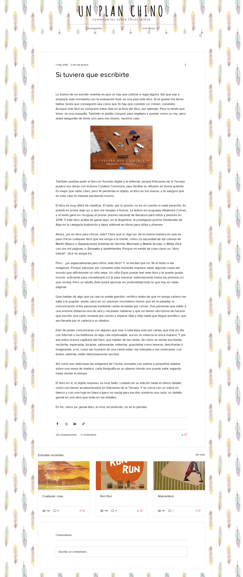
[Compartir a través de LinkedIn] (74, 423)
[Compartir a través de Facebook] (57, 423)
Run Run (106, 496)
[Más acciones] (185, 65)
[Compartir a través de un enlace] (83, 423)
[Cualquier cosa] (63, 475)
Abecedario (166, 496)
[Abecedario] (179, 475)
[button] (200, 35)
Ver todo (200, 454)
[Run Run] (121, 475)
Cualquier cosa (52, 496)
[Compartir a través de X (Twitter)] (66, 423)
